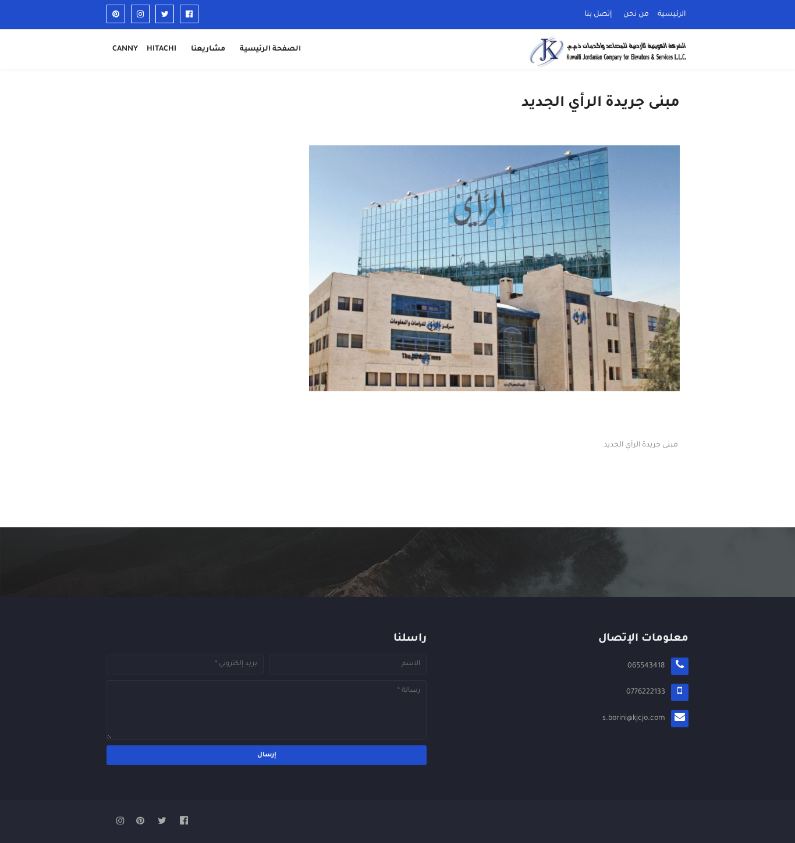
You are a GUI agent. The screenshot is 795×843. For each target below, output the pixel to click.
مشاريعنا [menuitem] (208, 49)
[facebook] (189, 14)
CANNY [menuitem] (125, 49)
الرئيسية (672, 14)
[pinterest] (116, 14)
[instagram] (140, 14)
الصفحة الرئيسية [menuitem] (270, 49)
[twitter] (164, 14)
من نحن (636, 14)
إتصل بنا (598, 14)
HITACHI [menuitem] (161, 49)
